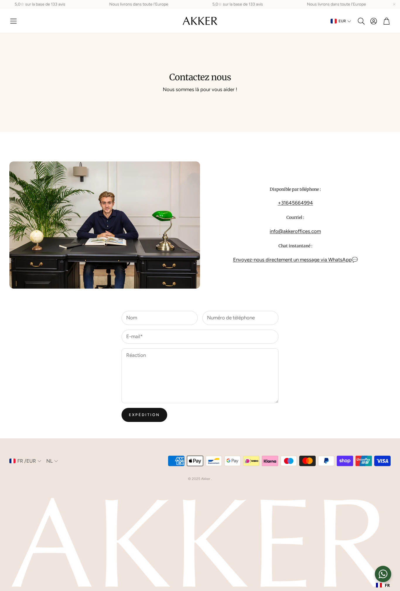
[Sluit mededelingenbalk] (394, 4)
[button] (13, 21)
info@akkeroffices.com (295, 231)
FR (387, 585)
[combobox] (383, 585)
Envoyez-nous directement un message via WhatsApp (292, 260)
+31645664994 (295, 203)
